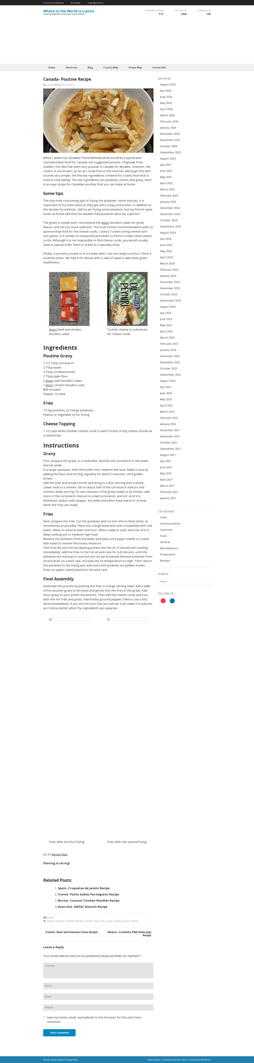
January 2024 (168, 276)
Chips (96, 921)
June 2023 (166, 319)
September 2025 (170, 152)
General (165, 542)
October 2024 (168, 220)
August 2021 (168, 455)
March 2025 (167, 189)
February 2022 (169, 418)
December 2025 (170, 134)
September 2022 (170, 374)
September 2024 (170, 226)
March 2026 (167, 115)
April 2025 (166, 183)
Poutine (117, 921)
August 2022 (168, 381)
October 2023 (168, 294)
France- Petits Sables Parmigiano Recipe (88, 894)
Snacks (134, 921)
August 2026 (168, 84)
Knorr (105, 223)
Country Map (110, 67)
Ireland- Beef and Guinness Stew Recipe (71, 932)
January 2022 (168, 424)
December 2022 (170, 356)
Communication (170, 523)
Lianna (50, 84)
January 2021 (168, 498)
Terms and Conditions (53, 2)
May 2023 (166, 325)
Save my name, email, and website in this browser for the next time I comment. (94, 1019)
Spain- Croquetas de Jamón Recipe (84, 888)
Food (163, 536)
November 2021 (170, 436)
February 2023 (169, 343)
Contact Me (159, 67)
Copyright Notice (95, 2)
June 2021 (166, 467)
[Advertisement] (127, 41)
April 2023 (166, 331)
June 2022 (166, 393)
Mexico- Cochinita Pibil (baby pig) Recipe (129, 933)
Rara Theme (182, 1059)
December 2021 (170, 430)
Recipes (50, 917)
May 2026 (166, 103)
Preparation (167, 554)
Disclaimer (76, 2)
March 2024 (167, 263)
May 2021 (166, 473)
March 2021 (167, 485)
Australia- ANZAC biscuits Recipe (82, 907)
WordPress (205, 1059)
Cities (163, 517)
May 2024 (166, 251)
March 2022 (167, 411)
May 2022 (166, 399)
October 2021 (168, 442)
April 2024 (166, 257)
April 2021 (166, 479)
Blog (90, 67)
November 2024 (170, 214)
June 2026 (166, 96)
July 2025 (165, 164)
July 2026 (165, 90)
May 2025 (166, 177)
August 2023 (168, 306)
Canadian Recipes (75, 921)
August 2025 (168, 158)
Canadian (60, 921)
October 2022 (168, 368)
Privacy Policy (71, 1059)
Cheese (88, 921)
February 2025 (169, 195)
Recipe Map (135, 67)
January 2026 (168, 127)
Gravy (109, 921)
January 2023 (168, 350)
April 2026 (166, 109)
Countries (166, 529)
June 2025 (166, 171)
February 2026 (169, 121)
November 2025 (170, 140)
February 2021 (169, 492)
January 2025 (168, 201)
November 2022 (170, 362)
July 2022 (165, 387)
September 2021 (170, 448)
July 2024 (165, 239)
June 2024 (166, 245)
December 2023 (170, 282)
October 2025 (168, 146)
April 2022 (166, 405)
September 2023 (170, 300)
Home (52, 67)
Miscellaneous (169, 548)
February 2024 (169, 269)
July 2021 (165, 461)
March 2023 (167, 337)
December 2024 (170, 208)
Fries (102, 921)
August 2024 (168, 232)
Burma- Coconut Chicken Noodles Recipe (89, 900)
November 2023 (170, 288)
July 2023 (165, 313)
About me (71, 67)
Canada (50, 921)
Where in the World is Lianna (68, 11)
